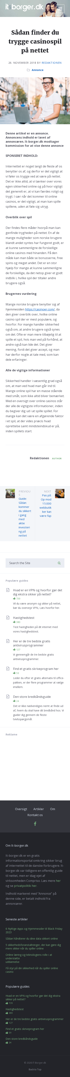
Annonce (37, 70)
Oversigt (21, 809)
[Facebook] (35, 825)
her (58, 881)
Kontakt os (35, 815)
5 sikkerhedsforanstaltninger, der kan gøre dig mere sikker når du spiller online (33, 946)
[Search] (59, 563)
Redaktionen (52, 62)
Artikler (38, 809)
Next (47, 491)
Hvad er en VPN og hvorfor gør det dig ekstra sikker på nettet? (37, 592)
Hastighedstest (23, 618)
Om (52, 809)
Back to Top (35, 1069)
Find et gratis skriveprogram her (36, 669)
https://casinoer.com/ (40, 309)
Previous (25, 493)
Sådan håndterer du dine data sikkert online (32, 938)
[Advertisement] (34, 765)
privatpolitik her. (25, 886)
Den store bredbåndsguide (32, 697)
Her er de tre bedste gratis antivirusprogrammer (31, 643)
